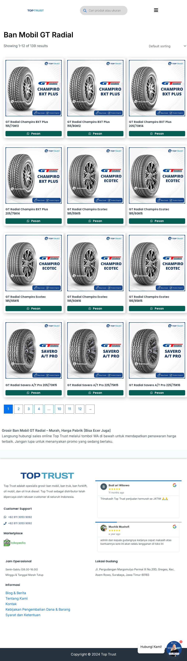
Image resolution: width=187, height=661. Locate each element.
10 (59, 409)
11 (69, 409)
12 (80, 409)
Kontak (11, 604)
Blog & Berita (15, 593)
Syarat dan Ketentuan (22, 615)
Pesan (35, 134)
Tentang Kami (16, 598)
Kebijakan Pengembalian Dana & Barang (37, 609)
